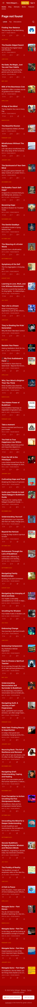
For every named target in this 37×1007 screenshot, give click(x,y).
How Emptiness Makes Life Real (13, 129)
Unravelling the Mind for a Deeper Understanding (13, 822)
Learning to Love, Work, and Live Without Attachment (13, 285)
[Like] (3, 762)
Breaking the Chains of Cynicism (13, 482)
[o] (31, 427)
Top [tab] (10, 22)
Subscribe (25, 3)
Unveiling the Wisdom (11, 611)
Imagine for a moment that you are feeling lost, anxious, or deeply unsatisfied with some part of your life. (13, 194)
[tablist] (12, 22)
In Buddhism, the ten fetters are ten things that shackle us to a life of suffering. (13, 971)
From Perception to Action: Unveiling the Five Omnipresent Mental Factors (13, 798)
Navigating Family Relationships (9, 574)
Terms (29, 990)
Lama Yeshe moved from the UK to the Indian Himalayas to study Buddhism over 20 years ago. (13, 463)
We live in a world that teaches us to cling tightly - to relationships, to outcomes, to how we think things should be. (13, 290)
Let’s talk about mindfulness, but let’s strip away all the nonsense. (13, 150)
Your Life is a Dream (10, 306)
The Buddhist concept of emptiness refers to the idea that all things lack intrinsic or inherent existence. (13, 871)
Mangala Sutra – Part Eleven (11, 908)
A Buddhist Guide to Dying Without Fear (11, 228)
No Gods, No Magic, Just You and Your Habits (12, 66)
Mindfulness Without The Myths (13, 144)
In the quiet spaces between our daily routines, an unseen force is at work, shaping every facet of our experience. (13, 172)
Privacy (23, 990)
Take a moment (8, 425)
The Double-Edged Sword (13, 45)
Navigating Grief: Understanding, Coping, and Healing (12, 774)
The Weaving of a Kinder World (12, 245)
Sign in (32, 3)
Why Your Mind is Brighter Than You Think (13, 381)
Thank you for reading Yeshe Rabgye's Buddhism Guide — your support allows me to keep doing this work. (13, 501)
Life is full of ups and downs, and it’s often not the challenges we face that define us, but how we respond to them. (13, 756)
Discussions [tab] (17, 22)
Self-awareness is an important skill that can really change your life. (13, 520)
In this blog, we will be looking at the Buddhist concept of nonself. (13, 932)
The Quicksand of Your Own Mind (13, 166)
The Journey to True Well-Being (13, 30)
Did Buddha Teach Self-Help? (12, 189)
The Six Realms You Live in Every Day (13, 110)
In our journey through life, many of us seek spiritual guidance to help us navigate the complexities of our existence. (13, 667)
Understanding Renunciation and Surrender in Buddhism (12, 685)
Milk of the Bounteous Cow (13, 87)
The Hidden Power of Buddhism (11, 403)
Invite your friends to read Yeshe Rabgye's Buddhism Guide (13, 494)
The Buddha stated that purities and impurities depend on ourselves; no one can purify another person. (13, 446)
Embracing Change (10, 628)
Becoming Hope (8, 205)
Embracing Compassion (12, 646)
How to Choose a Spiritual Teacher (13, 662)
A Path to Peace (8, 887)
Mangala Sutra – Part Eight (13, 968)
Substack (8, 1003)
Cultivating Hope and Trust (13, 479)
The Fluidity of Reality (11, 867)
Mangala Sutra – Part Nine (13, 948)
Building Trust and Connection (12, 579)
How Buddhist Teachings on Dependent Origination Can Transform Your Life (11, 409)
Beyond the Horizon (10, 532)
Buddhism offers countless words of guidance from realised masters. (13, 90)
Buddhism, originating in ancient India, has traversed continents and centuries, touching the (13, 852)
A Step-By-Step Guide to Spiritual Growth (13, 535)
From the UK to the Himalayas (10, 458)
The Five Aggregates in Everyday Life (13, 268)
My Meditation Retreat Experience (9, 650)
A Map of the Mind (9, 106)
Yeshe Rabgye (10, 32)
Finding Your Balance (11, 28)
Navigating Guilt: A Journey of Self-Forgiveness (10, 705)
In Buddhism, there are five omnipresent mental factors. (12, 805)
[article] (18, 31)
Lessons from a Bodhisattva (11, 249)
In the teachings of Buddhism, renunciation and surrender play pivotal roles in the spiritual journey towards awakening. (13, 692)
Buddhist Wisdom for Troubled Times (12, 209)
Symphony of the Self (11, 264)
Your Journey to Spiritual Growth (13, 631)
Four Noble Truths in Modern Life (13, 614)
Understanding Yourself (12, 517)
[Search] (33, 22)
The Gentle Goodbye (10, 225)
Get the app (28, 997)
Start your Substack (13, 997)
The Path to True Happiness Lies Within (11, 441)
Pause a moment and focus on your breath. (12, 428)
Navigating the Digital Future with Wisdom (12, 49)
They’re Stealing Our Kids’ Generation (13, 326)
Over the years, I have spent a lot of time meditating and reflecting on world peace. (13, 891)
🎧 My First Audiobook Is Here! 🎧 (12, 359)
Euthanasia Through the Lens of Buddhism (12, 552)
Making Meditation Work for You (13, 348)
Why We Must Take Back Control (13, 331)
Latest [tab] (5, 22)
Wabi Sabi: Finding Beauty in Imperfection (13, 729)
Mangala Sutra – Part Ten (12, 929)
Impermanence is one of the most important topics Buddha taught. (12, 952)
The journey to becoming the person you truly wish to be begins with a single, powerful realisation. (12, 71)
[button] (3, 7)
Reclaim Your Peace (10, 345)
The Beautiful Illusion (11, 126)
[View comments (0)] (11, 371)
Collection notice (18, 992)
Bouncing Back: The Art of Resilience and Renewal (13, 751)
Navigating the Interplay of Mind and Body (13, 594)
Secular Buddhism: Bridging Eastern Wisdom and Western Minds (13, 845)
